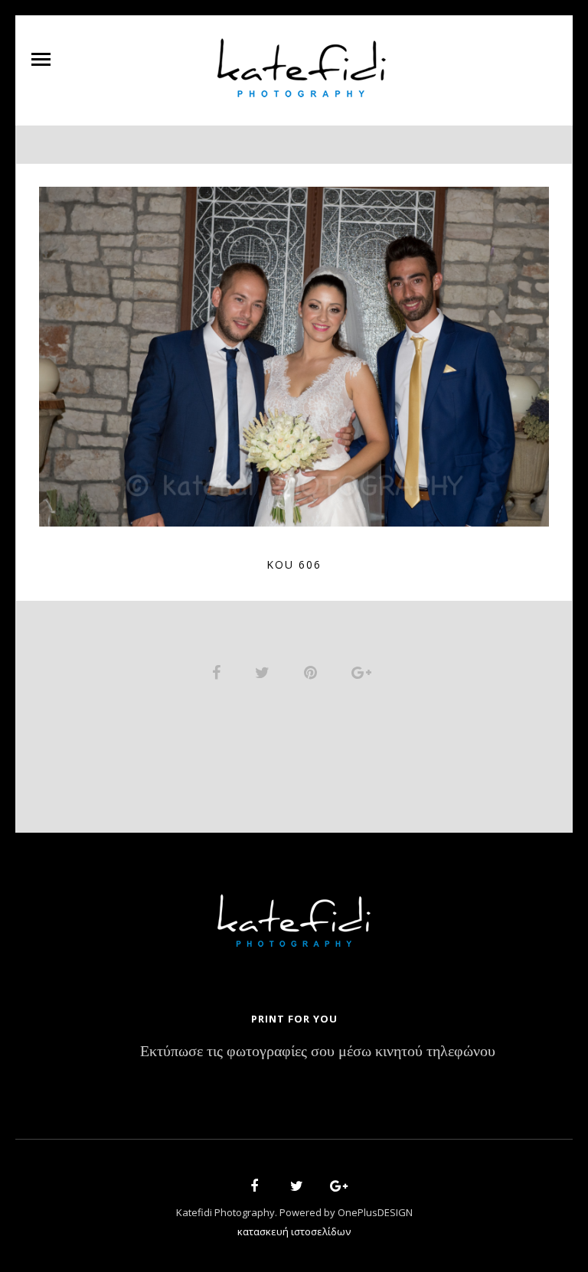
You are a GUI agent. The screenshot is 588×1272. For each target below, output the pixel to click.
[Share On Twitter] (265, 672)
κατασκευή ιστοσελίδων (294, 1231)
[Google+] (334, 1188)
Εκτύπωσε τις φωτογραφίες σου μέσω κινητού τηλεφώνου (317, 1052)
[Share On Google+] (364, 672)
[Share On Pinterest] (313, 672)
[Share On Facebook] (219, 672)
